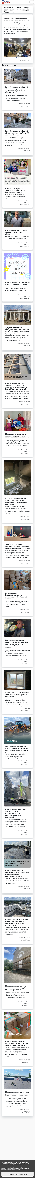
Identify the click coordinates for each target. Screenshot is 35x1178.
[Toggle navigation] (31, 2)
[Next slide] (28, 47)
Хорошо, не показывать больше (17, 1174)
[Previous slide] (7, 47)
